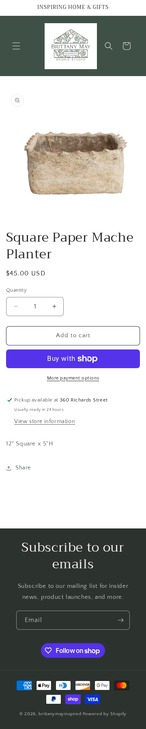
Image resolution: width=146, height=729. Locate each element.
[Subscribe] (120, 620)
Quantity (16, 290)
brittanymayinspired (60, 714)
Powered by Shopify (105, 714)
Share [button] (23, 468)
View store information (44, 421)
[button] (16, 46)
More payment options (73, 378)
